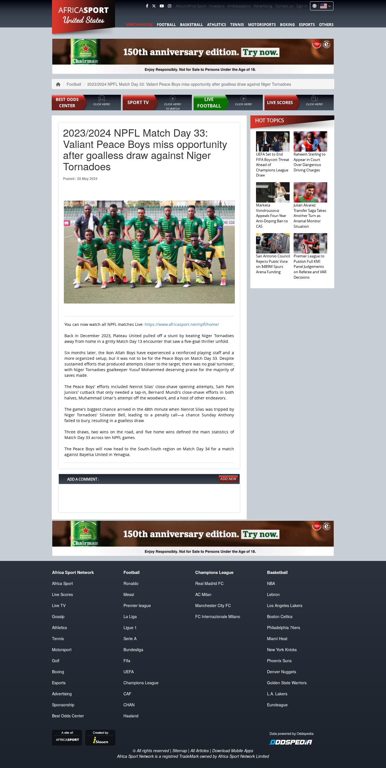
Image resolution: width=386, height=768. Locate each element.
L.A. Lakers (277, 693)
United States (83, 20)
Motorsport (61, 649)
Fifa (126, 660)
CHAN (129, 704)
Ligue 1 (130, 627)
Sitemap (179, 750)
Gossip (58, 616)
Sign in (301, 5)
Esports (307, 24)
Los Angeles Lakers (284, 605)
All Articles (199, 750)
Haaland (130, 715)
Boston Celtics (279, 616)
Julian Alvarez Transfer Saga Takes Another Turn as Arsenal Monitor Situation (310, 216)
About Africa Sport (191, 5)
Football (166, 24)
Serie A (129, 638)
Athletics (216, 24)
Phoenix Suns (279, 660)
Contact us (284, 5)
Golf (55, 660)
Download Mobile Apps (232, 750)
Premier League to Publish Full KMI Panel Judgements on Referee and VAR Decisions (310, 266)
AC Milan (203, 594)
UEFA (128, 671)
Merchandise (139, 24)
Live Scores (62, 594)
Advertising (263, 5)
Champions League (141, 682)
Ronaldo (130, 583)
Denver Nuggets (281, 671)
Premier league (137, 605)
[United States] (324, 5)
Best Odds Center (68, 715)
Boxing (287, 24)
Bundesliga (133, 649)
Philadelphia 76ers (283, 627)
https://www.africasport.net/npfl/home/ (182, 324)
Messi (128, 594)
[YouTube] (162, 6)
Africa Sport (62, 583)
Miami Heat (277, 638)
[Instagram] (169, 6)
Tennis (237, 24)
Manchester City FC (213, 605)
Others (326, 24)
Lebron (273, 594)
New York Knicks (282, 649)
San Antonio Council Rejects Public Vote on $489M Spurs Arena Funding (273, 263)
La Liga (130, 616)
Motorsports (262, 24)
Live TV (59, 605)
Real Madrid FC (209, 583)
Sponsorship (63, 704)
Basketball (191, 24)
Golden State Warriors (287, 682)
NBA (271, 583)
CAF (127, 693)
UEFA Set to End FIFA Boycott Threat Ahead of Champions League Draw (272, 165)
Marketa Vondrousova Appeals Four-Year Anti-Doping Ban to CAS (272, 216)
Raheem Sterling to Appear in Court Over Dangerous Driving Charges (310, 162)
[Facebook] (147, 6)
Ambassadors (239, 5)
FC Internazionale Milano (217, 616)
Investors (216, 5)
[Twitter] (154, 6)
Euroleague (277, 704)
